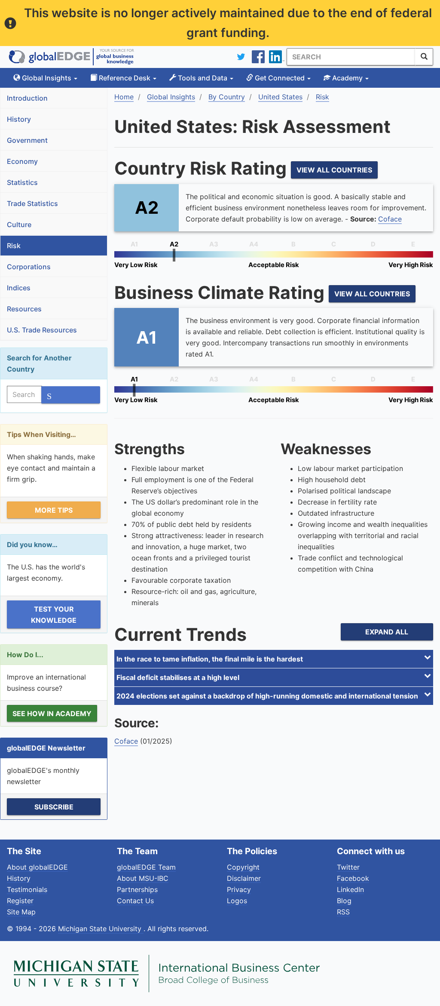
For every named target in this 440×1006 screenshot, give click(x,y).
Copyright (243, 867)
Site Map (21, 912)
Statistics (22, 182)
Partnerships (137, 889)
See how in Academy (52, 713)
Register (20, 900)
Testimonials (27, 889)
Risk (14, 245)
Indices (19, 287)
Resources (24, 309)
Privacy (239, 889)
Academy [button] (347, 78)
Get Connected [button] (279, 78)
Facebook (353, 878)
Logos (237, 900)
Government (27, 140)
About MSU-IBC (142, 878)
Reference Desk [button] (124, 78)
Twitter (348, 867)
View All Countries (334, 170)
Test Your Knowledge (53, 615)
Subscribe (53, 807)
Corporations (29, 266)
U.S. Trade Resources (42, 330)
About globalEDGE (37, 867)
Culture (19, 224)
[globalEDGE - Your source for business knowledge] (71, 57)
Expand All (386, 632)
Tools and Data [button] (202, 78)
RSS (343, 912)
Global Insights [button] (46, 78)
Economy (22, 161)
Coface (390, 219)
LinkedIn (350, 889)
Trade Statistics (32, 203)
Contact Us (135, 900)
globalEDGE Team (146, 867)
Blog (344, 900)
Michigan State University (101, 928)
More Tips (54, 510)
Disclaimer (244, 878)
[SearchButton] (424, 56)
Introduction (27, 98)
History (19, 119)
